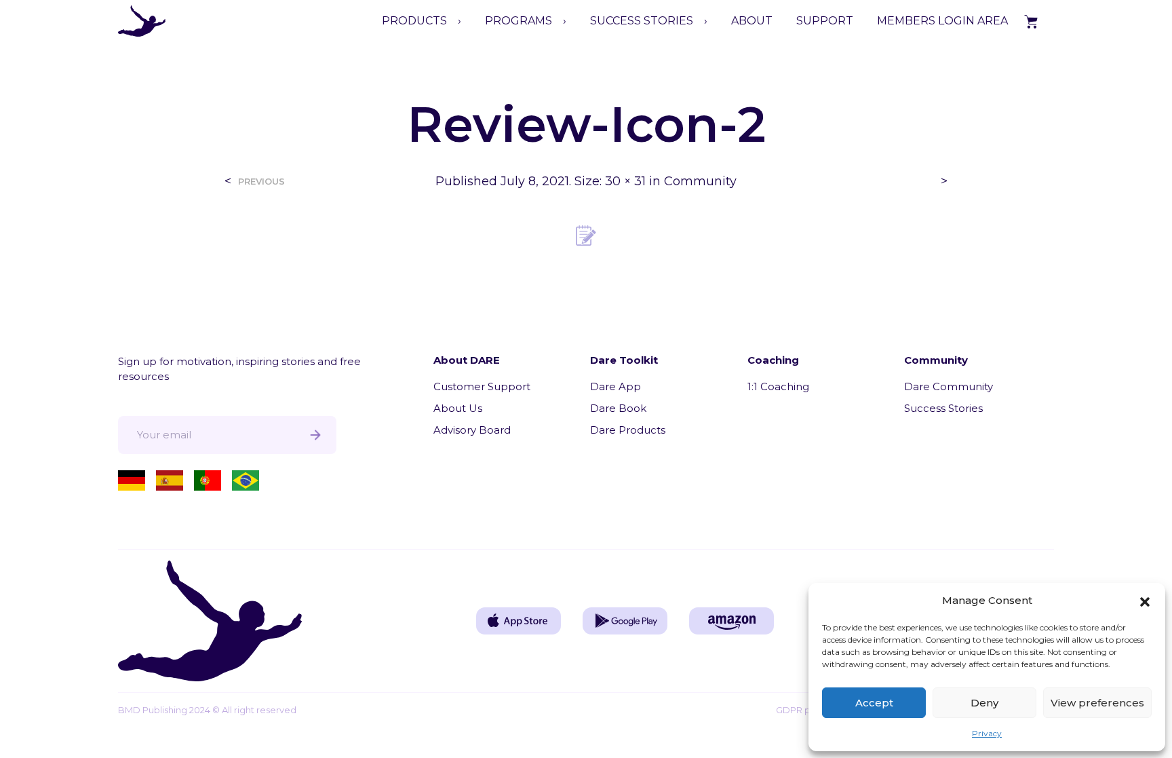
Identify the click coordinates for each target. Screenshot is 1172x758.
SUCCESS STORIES (641, 20)
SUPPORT (824, 20)
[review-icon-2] (586, 234)
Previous (261, 181)
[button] (1145, 600)
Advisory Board (472, 429)
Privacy (987, 733)
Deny (984, 702)
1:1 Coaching (778, 386)
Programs (518, 20)
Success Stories (943, 408)
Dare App (615, 386)
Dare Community (948, 386)
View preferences (1097, 702)
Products (414, 20)
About (752, 20)
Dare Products (627, 429)
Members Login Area (942, 20)
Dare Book (618, 408)
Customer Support (481, 386)
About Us (457, 408)
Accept (874, 702)
